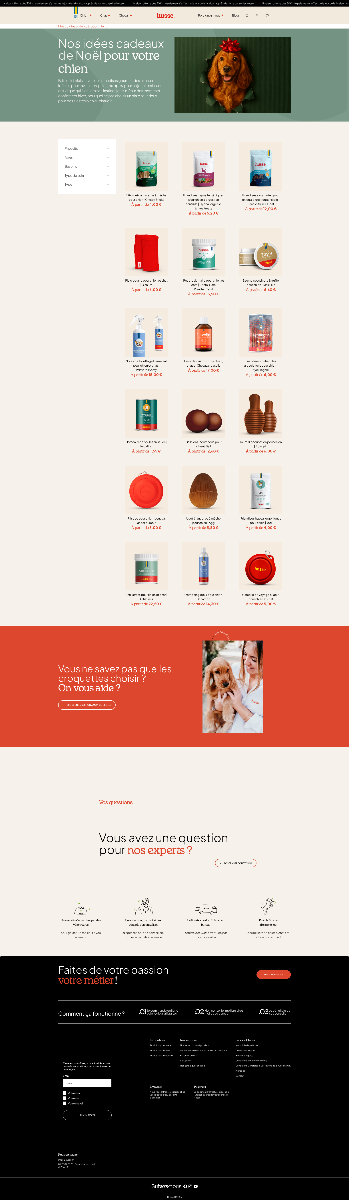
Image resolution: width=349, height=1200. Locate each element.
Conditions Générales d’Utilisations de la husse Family (263, 1065)
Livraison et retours (245, 1050)
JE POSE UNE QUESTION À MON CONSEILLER (86, 705)
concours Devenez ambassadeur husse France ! (204, 1050)
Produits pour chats (160, 1050)
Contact (240, 1075)
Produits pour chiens (160, 1045)
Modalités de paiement (247, 1045)
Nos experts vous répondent (194, 1045)
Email (66, 1075)
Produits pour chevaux (161, 1055)
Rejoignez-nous (274, 974)
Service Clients (245, 1040)
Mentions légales (244, 1055)
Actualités (185, 1060)
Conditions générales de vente (251, 1060)
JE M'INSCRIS (87, 1115)
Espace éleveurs (188, 1055)
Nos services (188, 1040)
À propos (240, 1070)
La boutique (158, 1040)
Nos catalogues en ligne (192, 1065)
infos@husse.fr (66, 1159)
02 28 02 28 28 (65, 1164)
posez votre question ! (236, 863)
